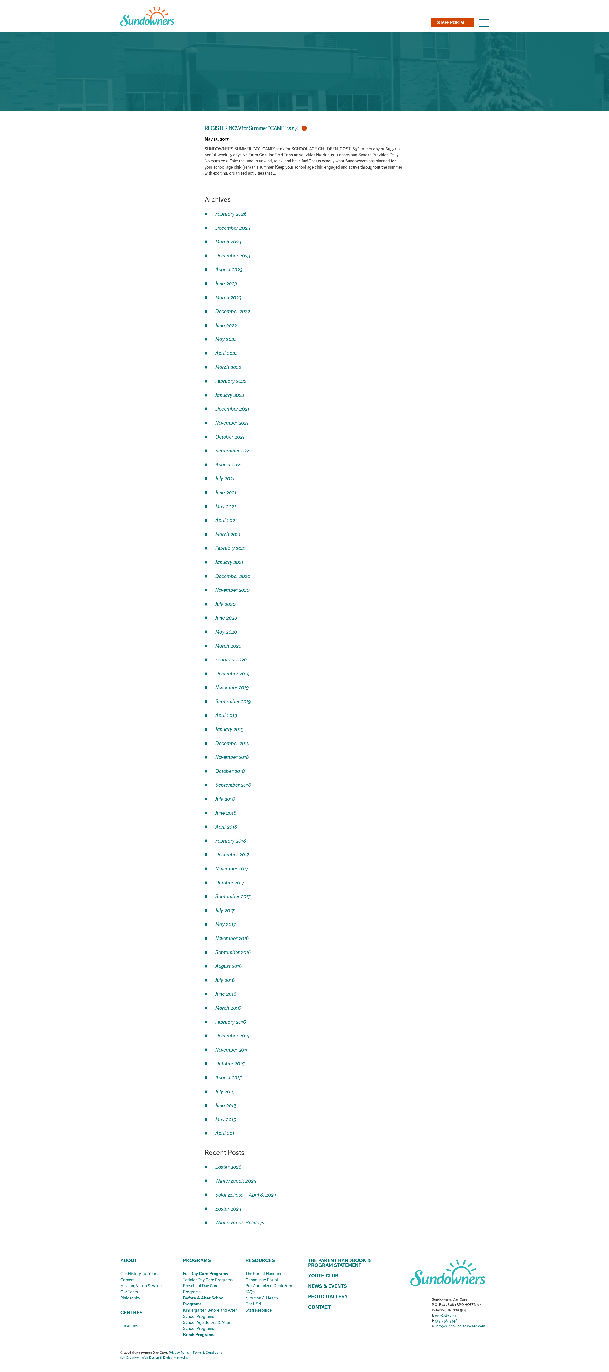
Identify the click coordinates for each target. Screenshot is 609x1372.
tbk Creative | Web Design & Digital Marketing (154, 1358)
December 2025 (232, 228)
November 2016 (232, 938)
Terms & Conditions (207, 1353)
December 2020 (232, 576)
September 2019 (233, 701)
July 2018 (225, 799)
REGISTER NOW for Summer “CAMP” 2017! (252, 128)
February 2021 (230, 548)
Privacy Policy (180, 1353)
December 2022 (232, 311)
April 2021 (226, 520)
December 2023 (232, 255)
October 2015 (230, 1063)
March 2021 (228, 534)
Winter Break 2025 (235, 1181)
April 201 (224, 1133)
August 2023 (229, 269)
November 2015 (232, 1050)
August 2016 (228, 966)
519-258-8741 (445, 1315)
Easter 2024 (228, 1209)
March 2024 (228, 241)
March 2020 (228, 646)
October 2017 (229, 882)
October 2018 (230, 771)
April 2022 (226, 353)
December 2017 (232, 854)
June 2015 (225, 1105)
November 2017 (231, 868)
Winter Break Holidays (239, 1222)
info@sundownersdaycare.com (460, 1326)
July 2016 (225, 980)
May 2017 (225, 924)
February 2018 (230, 841)
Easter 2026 (228, 1167)
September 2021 (233, 450)
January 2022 (229, 395)
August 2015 (228, 1077)
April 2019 (226, 715)
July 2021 (225, 478)
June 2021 (225, 492)
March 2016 (228, 1008)
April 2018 (226, 827)
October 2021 (230, 437)
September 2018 (233, 785)
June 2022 (226, 325)
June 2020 (226, 618)
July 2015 (225, 1091)
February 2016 (230, 1022)
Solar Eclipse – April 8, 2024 (245, 1195)
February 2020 (231, 659)
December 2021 (232, 409)
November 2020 (232, 590)
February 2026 (231, 214)
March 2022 (228, 367)
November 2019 (232, 687)
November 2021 (232, 423)
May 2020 (226, 632)
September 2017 (233, 896)
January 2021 (229, 562)
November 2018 (232, 757)
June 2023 (226, 283)
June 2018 (225, 813)
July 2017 (224, 910)
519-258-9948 (446, 1321)
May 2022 (226, 339)
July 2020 (225, 604)
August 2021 (228, 464)
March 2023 (228, 297)
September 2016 (233, 952)
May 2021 (225, 506)
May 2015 (225, 1119)
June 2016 (225, 994)
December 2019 (232, 673)
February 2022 (230, 381)
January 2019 (229, 729)
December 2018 (232, 743)
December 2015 (232, 1036)
